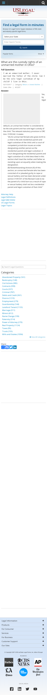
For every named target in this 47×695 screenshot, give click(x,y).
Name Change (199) (10, 316)
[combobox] (23, 45)
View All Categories (38, 337)
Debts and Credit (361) (12, 295)
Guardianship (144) (10, 304)
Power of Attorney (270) (12, 322)
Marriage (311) (8, 310)
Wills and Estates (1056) (12, 334)
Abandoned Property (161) (13, 277)
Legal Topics (6, 205)
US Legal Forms (8, 202)
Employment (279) (10, 301)
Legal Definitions (8, 197)
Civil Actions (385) (9, 283)
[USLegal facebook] (11, 689)
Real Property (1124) (11, 325)
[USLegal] (23, 8)
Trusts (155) (7, 331)
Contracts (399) (8, 286)
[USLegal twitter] (27, 689)
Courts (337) (7, 289)
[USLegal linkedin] (19, 689)
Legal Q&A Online (8, 200)
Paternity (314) (8, 319)
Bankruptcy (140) (9, 280)
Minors (25, 84)
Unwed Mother (34, 84)
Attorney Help (7, 194)
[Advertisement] (21, 109)
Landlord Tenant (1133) (12, 307)
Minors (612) (7, 313)
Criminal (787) (8, 292)
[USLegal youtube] (35, 689)
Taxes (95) (6, 328)
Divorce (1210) (8, 298)
